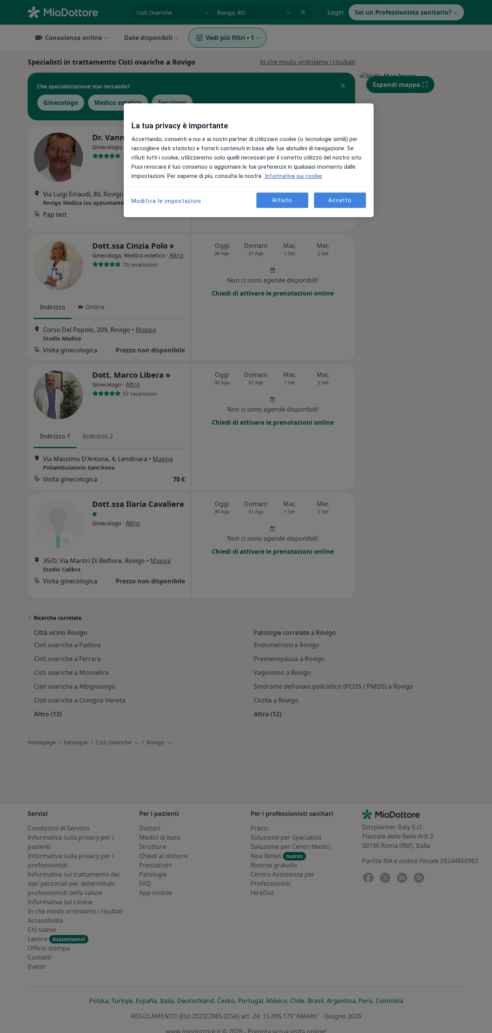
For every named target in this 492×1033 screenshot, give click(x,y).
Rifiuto (282, 199)
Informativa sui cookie (292, 176)
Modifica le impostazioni (166, 201)
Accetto (339, 199)
